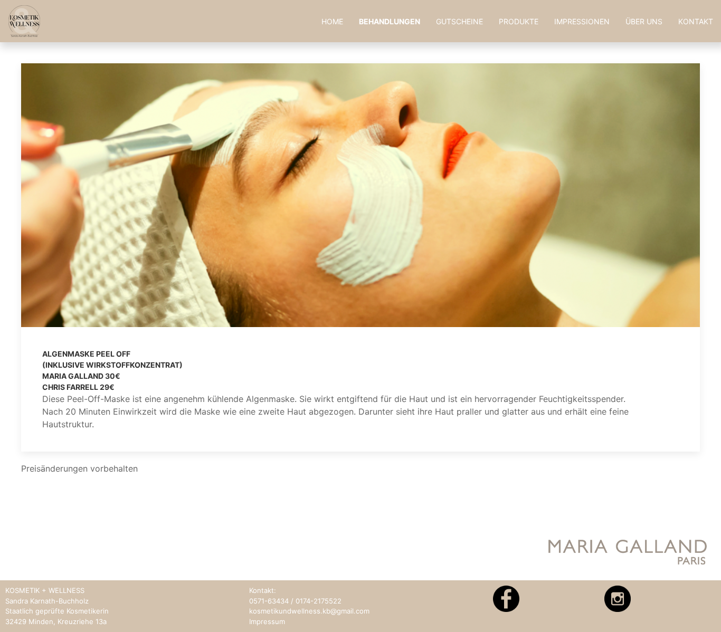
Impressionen (582, 21)
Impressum (267, 621)
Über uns (643, 21)
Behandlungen (389, 21)
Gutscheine (459, 21)
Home (332, 21)
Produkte (518, 21)
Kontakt (695, 21)
